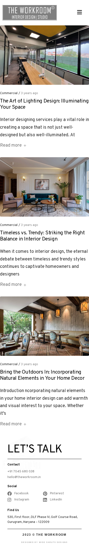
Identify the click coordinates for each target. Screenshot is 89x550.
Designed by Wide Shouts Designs (44, 542)
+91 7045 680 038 (20, 472)
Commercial (9, 93)
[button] (79, 12)
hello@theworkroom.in (24, 477)
